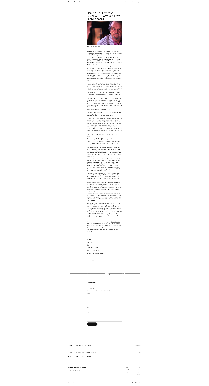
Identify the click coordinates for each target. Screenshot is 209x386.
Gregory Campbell (94, 223)
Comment (89, 293)
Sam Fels (92, 46)
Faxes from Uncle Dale (74, 2)
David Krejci (99, 139)
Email (88, 312)
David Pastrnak (115, 259)
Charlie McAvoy (103, 259)
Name (88, 307)
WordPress (139, 382)
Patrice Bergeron (96, 262)
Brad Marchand (96, 259)
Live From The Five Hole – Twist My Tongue (79, 345)
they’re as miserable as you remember (107, 262)
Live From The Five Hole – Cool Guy (77, 349)
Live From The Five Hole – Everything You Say (80, 356)
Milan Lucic (101, 170)
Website (88, 317)
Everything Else (97, 46)
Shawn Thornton (115, 222)
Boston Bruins (90, 259)
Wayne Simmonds (105, 165)
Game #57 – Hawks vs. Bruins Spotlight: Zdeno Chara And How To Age (124, 273)
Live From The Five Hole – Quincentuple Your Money (82, 352)
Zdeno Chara (110, 75)
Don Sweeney (90, 262)
